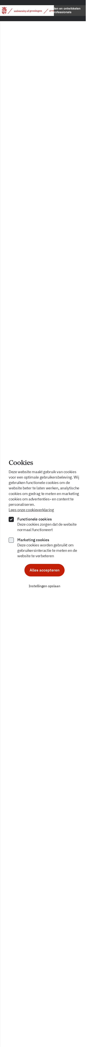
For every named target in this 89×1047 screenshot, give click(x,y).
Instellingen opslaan (44, 586)
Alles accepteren (44, 570)
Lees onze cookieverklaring (31, 509)
